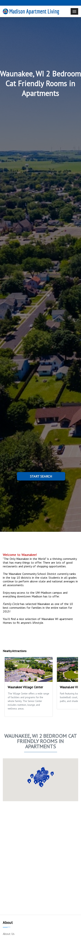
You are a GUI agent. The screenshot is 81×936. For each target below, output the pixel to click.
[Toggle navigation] (74, 11)
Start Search (41, 476)
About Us (9, 934)
